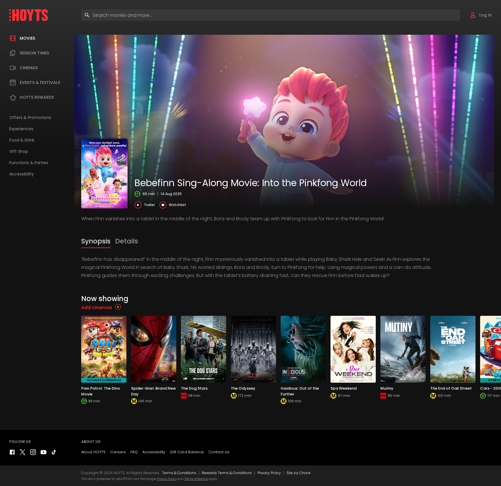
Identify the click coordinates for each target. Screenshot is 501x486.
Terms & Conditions (179, 472)
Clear (450, 14)
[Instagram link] (33, 453)
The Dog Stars (194, 388)
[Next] (495, 365)
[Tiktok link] (54, 453)
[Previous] (87, 365)
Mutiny (386, 388)
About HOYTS (93, 452)
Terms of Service (196, 479)
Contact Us (218, 452)
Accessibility (153, 452)
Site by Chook (298, 472)
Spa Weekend (344, 388)
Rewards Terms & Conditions (227, 472)
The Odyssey (243, 388)
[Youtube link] (43, 453)
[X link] (23, 453)
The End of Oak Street (451, 388)
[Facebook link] (12, 453)
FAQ (134, 452)
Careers (118, 452)
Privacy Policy (269, 472)
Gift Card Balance (187, 452)
